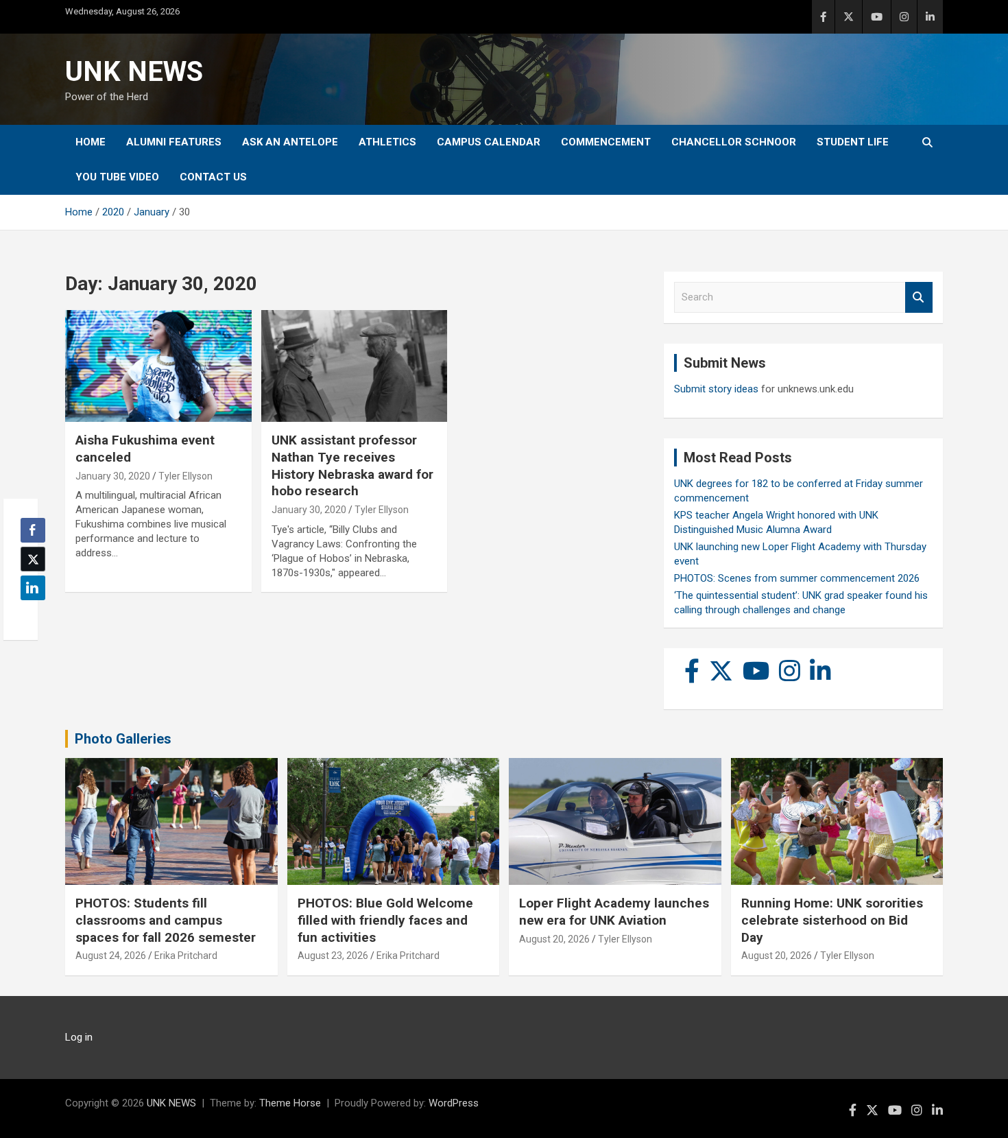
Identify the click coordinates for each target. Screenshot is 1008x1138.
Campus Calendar (488, 142)
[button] (29, 614)
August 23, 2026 (333, 955)
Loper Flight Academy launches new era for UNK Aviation (614, 911)
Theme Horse (290, 1103)
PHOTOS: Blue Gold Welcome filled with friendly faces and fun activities (385, 920)
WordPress (454, 1103)
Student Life (853, 142)
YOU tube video (117, 177)
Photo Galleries (123, 739)
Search (919, 297)
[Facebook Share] (33, 530)
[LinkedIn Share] (33, 588)
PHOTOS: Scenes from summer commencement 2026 (797, 578)
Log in (79, 1037)
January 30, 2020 (112, 476)
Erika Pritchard (185, 955)
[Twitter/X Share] (33, 559)
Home (90, 142)
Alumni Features (173, 142)
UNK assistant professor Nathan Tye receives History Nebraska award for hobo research (352, 465)
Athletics (387, 142)
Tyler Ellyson (185, 476)
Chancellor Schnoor (733, 142)
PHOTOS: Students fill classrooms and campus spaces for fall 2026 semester (165, 920)
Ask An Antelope (290, 142)
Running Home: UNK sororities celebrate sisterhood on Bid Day (832, 920)
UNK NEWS (134, 72)
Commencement (606, 142)
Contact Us (213, 177)
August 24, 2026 (110, 955)
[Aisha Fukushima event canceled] (158, 366)
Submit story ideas (716, 389)
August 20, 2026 (554, 939)
